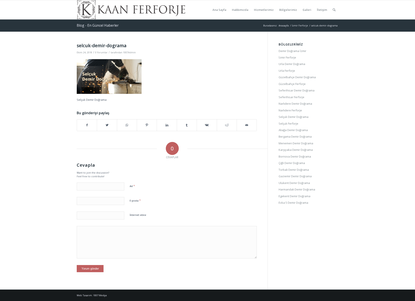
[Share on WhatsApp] (127, 125)
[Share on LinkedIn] (167, 125)
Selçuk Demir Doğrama (293, 117)
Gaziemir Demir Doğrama (295, 176)
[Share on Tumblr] (187, 125)
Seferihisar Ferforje (291, 97)
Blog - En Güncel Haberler (98, 25)
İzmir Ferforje (287, 57)
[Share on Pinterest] (147, 125)
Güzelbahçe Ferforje (292, 84)
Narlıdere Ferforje (290, 110)
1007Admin (129, 52)
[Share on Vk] (207, 125)
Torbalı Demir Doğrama (294, 170)
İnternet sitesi (138, 214)
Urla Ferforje (287, 71)
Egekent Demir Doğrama (294, 196)
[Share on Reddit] (227, 125)
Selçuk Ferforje (288, 123)
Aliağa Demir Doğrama (293, 130)
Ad (132, 186)
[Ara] (334, 9)
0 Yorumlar (101, 52)
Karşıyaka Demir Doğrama (296, 150)
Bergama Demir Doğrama (295, 136)
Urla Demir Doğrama (292, 64)
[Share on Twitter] (107, 125)
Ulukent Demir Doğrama (294, 183)
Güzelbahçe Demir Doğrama (297, 77)
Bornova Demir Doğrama (295, 156)
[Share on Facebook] (87, 125)
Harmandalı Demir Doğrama (297, 189)
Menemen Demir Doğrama (296, 143)
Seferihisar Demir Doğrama (296, 90)
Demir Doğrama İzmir (292, 51)
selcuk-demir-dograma (101, 45)
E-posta (135, 200)
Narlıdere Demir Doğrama (295, 104)
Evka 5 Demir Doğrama (293, 203)
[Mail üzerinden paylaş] (247, 125)
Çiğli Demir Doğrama (292, 163)
